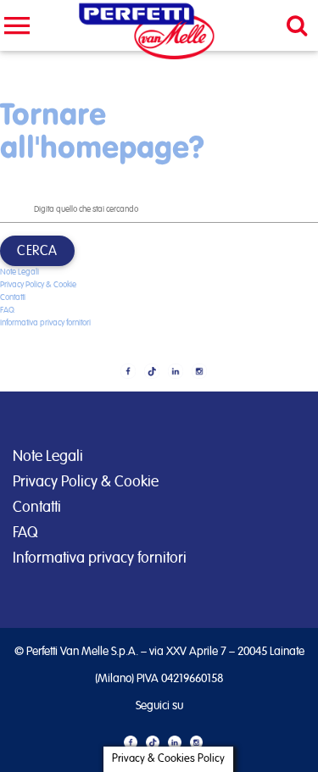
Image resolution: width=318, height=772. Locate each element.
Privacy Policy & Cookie (38, 284)
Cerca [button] (37, 251)
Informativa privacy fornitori (45, 323)
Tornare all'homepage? (102, 129)
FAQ (25, 533)
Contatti (12, 297)
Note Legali (19, 272)
